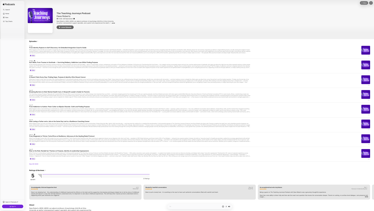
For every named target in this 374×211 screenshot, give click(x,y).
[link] (33, 41)
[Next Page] (372, 192)
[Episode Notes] (223, 206)
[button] (12, 9)
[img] (9, 4)
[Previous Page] (27, 192)
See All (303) (33, 164)
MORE (113, 23)
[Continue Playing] (226, 206)
